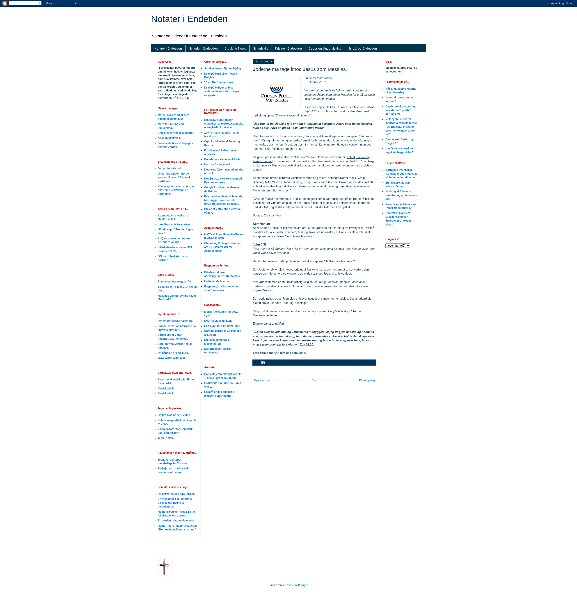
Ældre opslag (366, 380)
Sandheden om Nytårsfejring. (223, 68)
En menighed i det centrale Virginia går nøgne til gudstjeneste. (175, 502)
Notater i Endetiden (189, 19)
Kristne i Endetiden (288, 48)
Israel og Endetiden (363, 48)
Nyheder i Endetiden (203, 48)
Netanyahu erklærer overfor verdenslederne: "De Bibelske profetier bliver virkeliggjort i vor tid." (401, 127)
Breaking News (235, 48)
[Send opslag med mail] (263, 362)
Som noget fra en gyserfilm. (175, 281)
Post (279, 215)
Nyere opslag (262, 380)
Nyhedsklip (260, 48)
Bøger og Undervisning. (325, 48)
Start (314, 380)
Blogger (303, 585)
